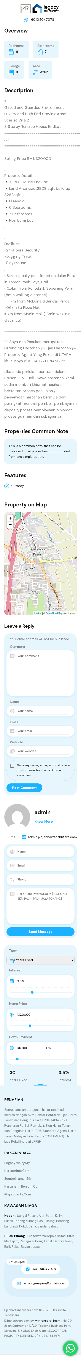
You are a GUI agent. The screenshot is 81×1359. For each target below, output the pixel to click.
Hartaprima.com (16, 1171)
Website (16, 742)
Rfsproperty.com (17, 1194)
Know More (44, 821)
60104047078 (42, 19)
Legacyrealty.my (17, 1163)
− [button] (10, 524)
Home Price (18, 1004)
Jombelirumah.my (18, 1178)
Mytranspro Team (47, 1321)
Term (13, 951)
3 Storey (17, 486)
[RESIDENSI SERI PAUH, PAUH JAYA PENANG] (40, 557)
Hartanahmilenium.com (22, 1186)
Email (14, 722)
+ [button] (10, 518)
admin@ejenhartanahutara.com (52, 837)
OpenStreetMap (54, 613)
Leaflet (37, 613)
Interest (15, 970)
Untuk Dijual (17, 1262)
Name (14, 702)
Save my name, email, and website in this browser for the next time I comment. (43, 770)
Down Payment (20, 1037)
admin (43, 812)
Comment (17, 646)
